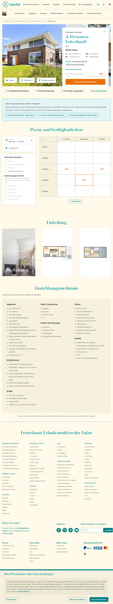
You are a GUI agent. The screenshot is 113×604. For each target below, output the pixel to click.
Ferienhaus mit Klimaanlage (65, 464)
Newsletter (5, 549)
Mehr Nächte (76, 201)
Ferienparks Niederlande (9, 456)
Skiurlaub (5, 498)
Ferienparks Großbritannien (10, 468)
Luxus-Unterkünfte (63, 471)
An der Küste (61, 447)
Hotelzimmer (88, 456)
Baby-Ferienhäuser (63, 477)
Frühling (32, 492)
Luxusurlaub (33, 456)
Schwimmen (6, 513)
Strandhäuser (89, 468)
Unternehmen (33, 545)
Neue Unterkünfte (7, 486)
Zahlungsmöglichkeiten (9, 555)
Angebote (56, 4)
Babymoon (33, 465)
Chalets (87, 453)
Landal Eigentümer (62, 552)
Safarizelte (88, 462)
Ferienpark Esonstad (74, 32)
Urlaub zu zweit (34, 462)
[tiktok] (70, 532)
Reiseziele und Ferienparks (10, 443)
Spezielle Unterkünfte (64, 461)
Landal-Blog (33, 489)
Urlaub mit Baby (89, 486)
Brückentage (33, 505)
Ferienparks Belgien (8, 462)
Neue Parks (5, 483)
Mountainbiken (6, 504)
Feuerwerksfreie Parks (36, 471)
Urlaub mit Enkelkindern (92, 492)
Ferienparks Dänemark (9, 459)
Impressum (5, 552)
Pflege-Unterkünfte (63, 495)
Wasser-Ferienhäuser (91, 478)
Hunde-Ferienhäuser (63, 483)
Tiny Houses (88, 471)
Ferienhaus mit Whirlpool (64, 492)
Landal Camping (61, 549)
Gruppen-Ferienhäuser (64, 489)
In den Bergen (61, 453)
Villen (86, 475)
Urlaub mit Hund (35, 459)
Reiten (4, 510)
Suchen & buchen (33, 4)
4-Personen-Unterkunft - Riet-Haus (51, 115)
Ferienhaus (88, 450)
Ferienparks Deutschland (9, 447)
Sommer (32, 495)
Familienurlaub (34, 447)
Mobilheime (88, 465)
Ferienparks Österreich (9, 450)
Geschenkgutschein (8, 558)
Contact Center (7, 533)
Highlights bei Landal (8, 473)
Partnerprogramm (34, 558)
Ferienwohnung (89, 447)
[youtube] (76, 532)
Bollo (86, 495)
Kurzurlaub (5, 480)
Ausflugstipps (34, 475)
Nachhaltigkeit (33, 549)
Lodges (87, 459)
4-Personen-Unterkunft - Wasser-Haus (83, 115)
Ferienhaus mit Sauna (63, 468)
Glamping (32, 453)
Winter (32, 502)
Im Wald (59, 450)
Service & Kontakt (69, 4)
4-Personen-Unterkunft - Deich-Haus (20, 115)
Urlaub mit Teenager (91, 489)
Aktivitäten (88, 499)
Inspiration (46, 4)
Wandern (5, 507)
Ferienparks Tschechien (9, 465)
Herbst (32, 499)
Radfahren (5, 501)
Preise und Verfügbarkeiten (85, 82)
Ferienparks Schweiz (8, 453)
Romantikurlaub (34, 478)
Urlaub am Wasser (62, 456)
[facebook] (58, 532)
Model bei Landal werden (37, 555)
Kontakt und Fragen (8, 545)
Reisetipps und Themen (37, 443)
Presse (31, 561)
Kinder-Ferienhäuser (63, 474)
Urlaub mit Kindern (90, 483)
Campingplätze (86, 4)
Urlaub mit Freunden (36, 450)
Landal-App (59, 545)
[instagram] (64, 532)
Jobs (30, 552)
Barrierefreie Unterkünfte (64, 486)
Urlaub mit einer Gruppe (37, 468)
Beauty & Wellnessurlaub (37, 481)
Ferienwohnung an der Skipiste (66, 480)
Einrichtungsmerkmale (73, 69)
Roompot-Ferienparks (8, 489)
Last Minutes (6, 477)
